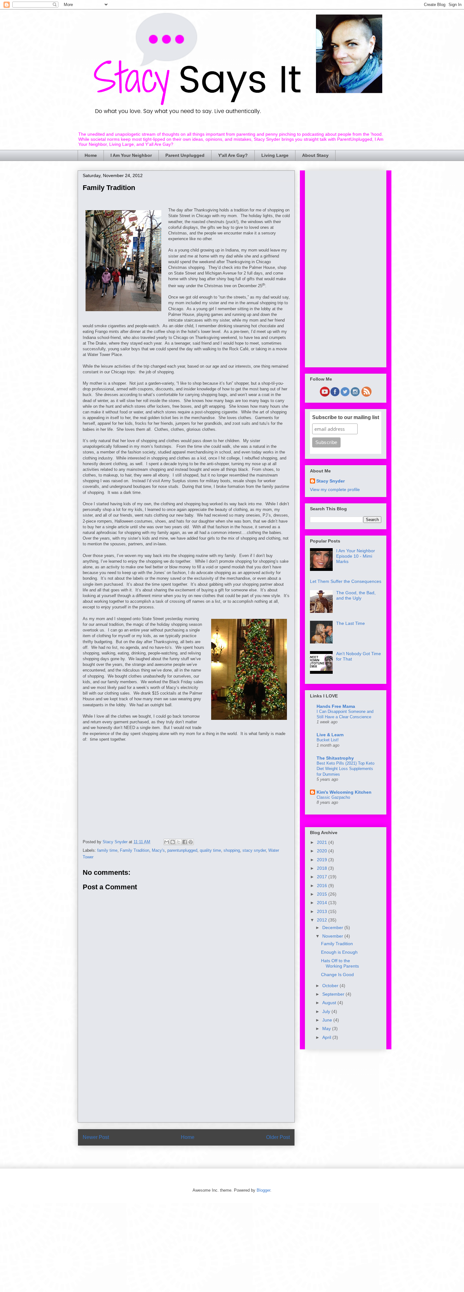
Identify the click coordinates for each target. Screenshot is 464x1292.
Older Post (278, 1137)
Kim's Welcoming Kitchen (344, 792)
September (334, 994)
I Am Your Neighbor (131, 155)
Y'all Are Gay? (233, 155)
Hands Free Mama (336, 706)
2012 (322, 919)
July (326, 1011)
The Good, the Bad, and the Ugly (356, 595)
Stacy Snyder (330, 480)
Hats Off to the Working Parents (340, 963)
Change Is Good (337, 974)
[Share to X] (178, 842)
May (327, 1028)
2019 (322, 859)
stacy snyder (254, 850)
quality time (210, 850)
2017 (322, 876)
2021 (322, 842)
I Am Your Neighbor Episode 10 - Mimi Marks (355, 556)
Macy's (158, 850)
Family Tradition (134, 850)
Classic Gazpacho (333, 797)
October (331, 985)
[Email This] (167, 842)
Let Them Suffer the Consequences (345, 581)
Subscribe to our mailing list (345, 417)
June (327, 1019)
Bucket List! (328, 740)
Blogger (263, 1190)
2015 (322, 894)
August (329, 1002)
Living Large (275, 155)
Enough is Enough (339, 952)
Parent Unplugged (185, 155)
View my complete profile (335, 489)
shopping (231, 850)
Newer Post (96, 1137)
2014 (322, 902)
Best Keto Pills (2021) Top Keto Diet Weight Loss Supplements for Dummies (345, 769)
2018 (322, 868)
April (327, 1037)
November (333, 936)
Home (91, 155)
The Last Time (350, 623)
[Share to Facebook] (184, 842)
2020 (322, 850)
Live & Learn (330, 734)
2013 (322, 911)
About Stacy (315, 155)
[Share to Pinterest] (190, 842)
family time (107, 850)
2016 (322, 885)
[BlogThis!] (173, 842)
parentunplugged (182, 850)
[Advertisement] (186, 786)
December (333, 927)
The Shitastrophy (335, 758)
